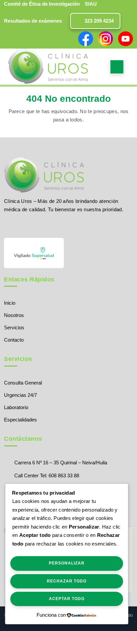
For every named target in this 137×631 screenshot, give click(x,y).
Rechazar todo (66, 581)
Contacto (14, 340)
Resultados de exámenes (33, 21)
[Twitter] (19, 225)
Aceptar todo (66, 598)
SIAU (91, 4)
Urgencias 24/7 (20, 395)
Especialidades (20, 419)
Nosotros (14, 315)
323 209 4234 (98, 21)
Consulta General (23, 383)
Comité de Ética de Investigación (42, 4)
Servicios (14, 327)
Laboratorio (16, 407)
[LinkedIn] (42, 225)
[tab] (117, 67)
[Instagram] (30, 225)
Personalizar (66, 563)
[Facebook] (7, 225)
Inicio (9, 303)
